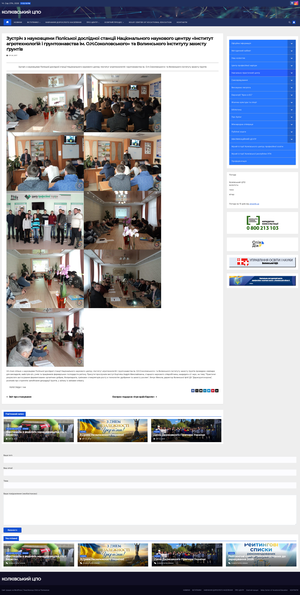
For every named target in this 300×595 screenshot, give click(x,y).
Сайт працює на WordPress (12, 590)
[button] (290, 22)
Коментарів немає (17, 563)
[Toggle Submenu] (292, 43)
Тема (6, 481)
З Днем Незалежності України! (102, 434)
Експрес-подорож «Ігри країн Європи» (133, 396)
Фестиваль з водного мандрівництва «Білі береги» (36, 433)
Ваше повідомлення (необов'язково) (20, 493)
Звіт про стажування (20, 396)
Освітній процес (113, 22)
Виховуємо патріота (14, 428)
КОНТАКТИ (182, 22)
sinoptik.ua (254, 204)
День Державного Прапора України (179, 434)
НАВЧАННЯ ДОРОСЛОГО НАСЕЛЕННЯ (63, 22)
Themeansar (44, 590)
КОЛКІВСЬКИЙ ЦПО (21, 12)
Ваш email (8, 468)
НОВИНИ (18, 22)
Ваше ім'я (8, 455)
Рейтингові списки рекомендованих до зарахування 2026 (257, 558)
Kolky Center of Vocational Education (150, 22)
